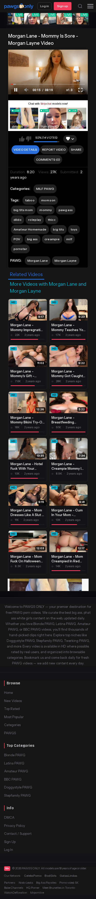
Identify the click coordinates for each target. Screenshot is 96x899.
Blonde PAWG (14, 755)
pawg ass (66, 210)
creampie (52, 239)
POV (17, 239)
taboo (30, 200)
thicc (52, 220)
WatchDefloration (15, 892)
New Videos (13, 701)
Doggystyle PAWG (18, 787)
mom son (48, 200)
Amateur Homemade (30, 229)
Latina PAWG (14, 763)
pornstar (20, 249)
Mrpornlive (37, 892)
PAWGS (10, 733)
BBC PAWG (13, 779)
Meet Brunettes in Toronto (58, 888)
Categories (12, 725)
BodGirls (51, 876)
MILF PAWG (45, 189)
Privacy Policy (14, 826)
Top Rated (12, 709)
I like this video (22, 138)
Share (76, 149)
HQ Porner (32, 888)
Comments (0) (48, 159)
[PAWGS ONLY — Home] (18, 6)
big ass (32, 239)
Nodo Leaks (26, 882)
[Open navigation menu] (90, 6)
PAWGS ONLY (31, 868)
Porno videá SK (69, 882)
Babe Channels (13, 888)
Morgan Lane (37, 260)
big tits (58, 229)
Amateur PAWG (16, 771)
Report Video (54, 149)
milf (69, 239)
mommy (45, 210)
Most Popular (14, 717)
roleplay (34, 220)
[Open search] (80, 6)
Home (8, 692)
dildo (18, 220)
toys (74, 229)
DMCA (9, 817)
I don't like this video (28, 138)
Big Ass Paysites (46, 882)
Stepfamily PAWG (17, 795)
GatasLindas (68, 876)
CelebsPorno (32, 876)
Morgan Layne (66, 260)
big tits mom (23, 210)
